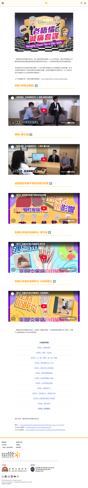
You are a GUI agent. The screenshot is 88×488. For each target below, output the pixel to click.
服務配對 (4, 442)
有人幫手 (4, 445)
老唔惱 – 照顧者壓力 (44, 347)
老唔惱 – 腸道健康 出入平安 (44, 363)
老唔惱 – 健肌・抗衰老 (44, 353)
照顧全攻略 (19, 442)
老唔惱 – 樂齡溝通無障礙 (44, 373)
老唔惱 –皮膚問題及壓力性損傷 (44, 398)
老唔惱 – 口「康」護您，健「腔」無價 (44, 358)
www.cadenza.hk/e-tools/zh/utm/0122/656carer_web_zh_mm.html (42, 425)
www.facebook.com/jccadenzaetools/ (38, 427)
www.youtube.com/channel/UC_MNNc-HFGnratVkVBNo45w (45, 430)
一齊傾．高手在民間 (7, 447)
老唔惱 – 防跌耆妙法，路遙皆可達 (44, 393)
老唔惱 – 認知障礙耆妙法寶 (44, 378)
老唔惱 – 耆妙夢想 (44, 403)
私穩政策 (4, 483)
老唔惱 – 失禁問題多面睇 (44, 383)
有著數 (18, 445)
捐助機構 (33, 465)
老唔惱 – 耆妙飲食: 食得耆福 (44, 368)
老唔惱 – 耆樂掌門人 (44, 388)
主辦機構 (4, 465)
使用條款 (9, 483)
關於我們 (18, 447)
